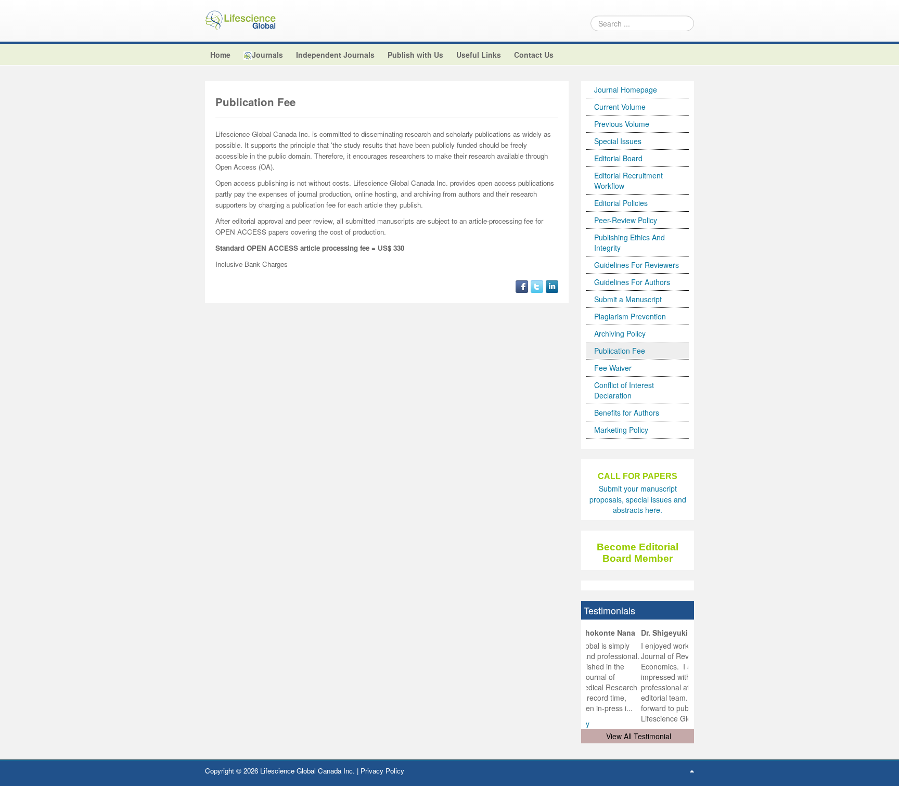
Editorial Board (618, 158)
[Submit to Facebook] (522, 285)
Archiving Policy (620, 333)
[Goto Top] (692, 770)
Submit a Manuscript (628, 299)
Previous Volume (621, 124)
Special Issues (617, 141)
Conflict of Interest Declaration (624, 390)
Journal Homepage (625, 89)
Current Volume (620, 106)
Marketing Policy (621, 429)
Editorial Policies (621, 203)
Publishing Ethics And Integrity (629, 242)
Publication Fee (619, 350)
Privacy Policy (382, 771)
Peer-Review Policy (625, 220)
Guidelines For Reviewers (636, 265)
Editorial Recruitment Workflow (628, 180)
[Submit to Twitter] (537, 285)
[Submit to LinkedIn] (552, 285)
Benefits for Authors (626, 412)
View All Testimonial (638, 736)
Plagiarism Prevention (630, 316)
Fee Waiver (613, 368)
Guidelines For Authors (632, 282)
